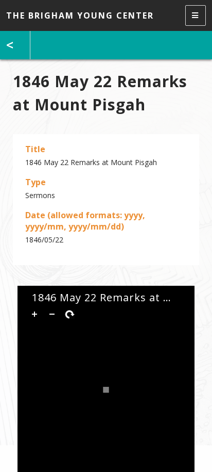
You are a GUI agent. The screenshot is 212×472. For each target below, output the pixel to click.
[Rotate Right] (69, 314)
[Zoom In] (34, 314)
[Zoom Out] (52, 314)
